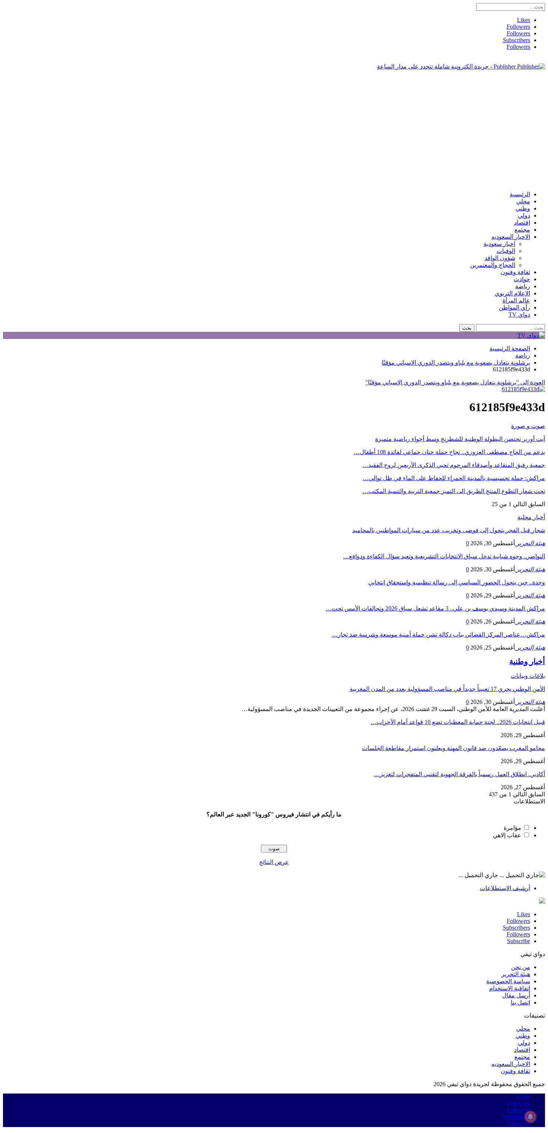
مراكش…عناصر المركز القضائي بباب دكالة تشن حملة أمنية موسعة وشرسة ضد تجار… (438, 634)
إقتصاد (522, 222)
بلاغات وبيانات (528, 676)
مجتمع (522, 229)
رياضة (522, 286)
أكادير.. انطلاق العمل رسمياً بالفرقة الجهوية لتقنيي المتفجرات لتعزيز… (459, 774)
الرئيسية (520, 194)
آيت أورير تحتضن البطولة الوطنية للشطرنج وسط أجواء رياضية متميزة (460, 439)
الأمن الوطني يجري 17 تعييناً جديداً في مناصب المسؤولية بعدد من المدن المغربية (447, 689)
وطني (523, 208)
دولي (524, 215)
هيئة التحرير (515, 974)
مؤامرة (512, 828)
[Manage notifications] (530, 1117)
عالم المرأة (516, 300)
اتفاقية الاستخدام (509, 988)
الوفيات (506, 251)
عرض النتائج (274, 862)
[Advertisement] (274, 128)
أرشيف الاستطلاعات (505, 888)
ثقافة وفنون (515, 272)
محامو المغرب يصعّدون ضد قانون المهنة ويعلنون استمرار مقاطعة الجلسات (453, 748)
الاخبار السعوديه (510, 237)
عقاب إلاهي (507, 835)
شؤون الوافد (500, 258)
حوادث (522, 279)
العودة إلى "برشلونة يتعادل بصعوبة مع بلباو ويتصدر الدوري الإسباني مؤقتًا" (455, 382)
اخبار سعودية (499, 244)
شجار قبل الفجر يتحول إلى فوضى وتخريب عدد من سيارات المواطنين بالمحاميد (448, 530)
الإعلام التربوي (512, 293)
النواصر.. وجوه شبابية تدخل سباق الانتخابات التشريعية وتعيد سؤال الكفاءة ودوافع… (444, 556)
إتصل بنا (520, 1002)
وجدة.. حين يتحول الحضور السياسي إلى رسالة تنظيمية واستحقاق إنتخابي (456, 582)
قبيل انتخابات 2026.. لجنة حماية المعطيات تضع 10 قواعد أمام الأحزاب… (458, 722)
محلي (523, 201)
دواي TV (519, 314)
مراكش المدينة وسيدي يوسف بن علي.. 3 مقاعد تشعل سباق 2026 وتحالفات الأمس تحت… (435, 608)
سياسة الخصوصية (508, 981)
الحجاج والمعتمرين (492, 265)
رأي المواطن (514, 307)
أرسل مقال (516, 995)
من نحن (520, 967)
